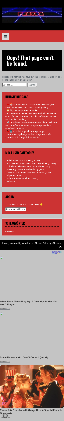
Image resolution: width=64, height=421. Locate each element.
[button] (5, 415)
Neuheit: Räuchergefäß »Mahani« (23, 137)
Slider (9, 181)
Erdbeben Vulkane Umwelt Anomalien (25, 166)
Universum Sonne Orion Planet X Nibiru (25, 172)
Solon (45, 243)
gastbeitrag (9, 231)
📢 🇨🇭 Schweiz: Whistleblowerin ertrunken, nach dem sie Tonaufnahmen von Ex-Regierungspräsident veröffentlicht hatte (31, 125)
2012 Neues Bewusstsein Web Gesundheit (27, 163)
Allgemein (11, 175)
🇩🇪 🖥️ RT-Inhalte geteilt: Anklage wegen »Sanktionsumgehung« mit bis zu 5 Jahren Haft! (28, 133)
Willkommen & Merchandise (20, 178)
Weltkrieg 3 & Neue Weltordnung (22, 169)
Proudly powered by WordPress (17, 243)
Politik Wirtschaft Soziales (19, 160)
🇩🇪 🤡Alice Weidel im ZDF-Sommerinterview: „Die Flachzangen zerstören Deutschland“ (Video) (29, 106)
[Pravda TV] (32, 15)
